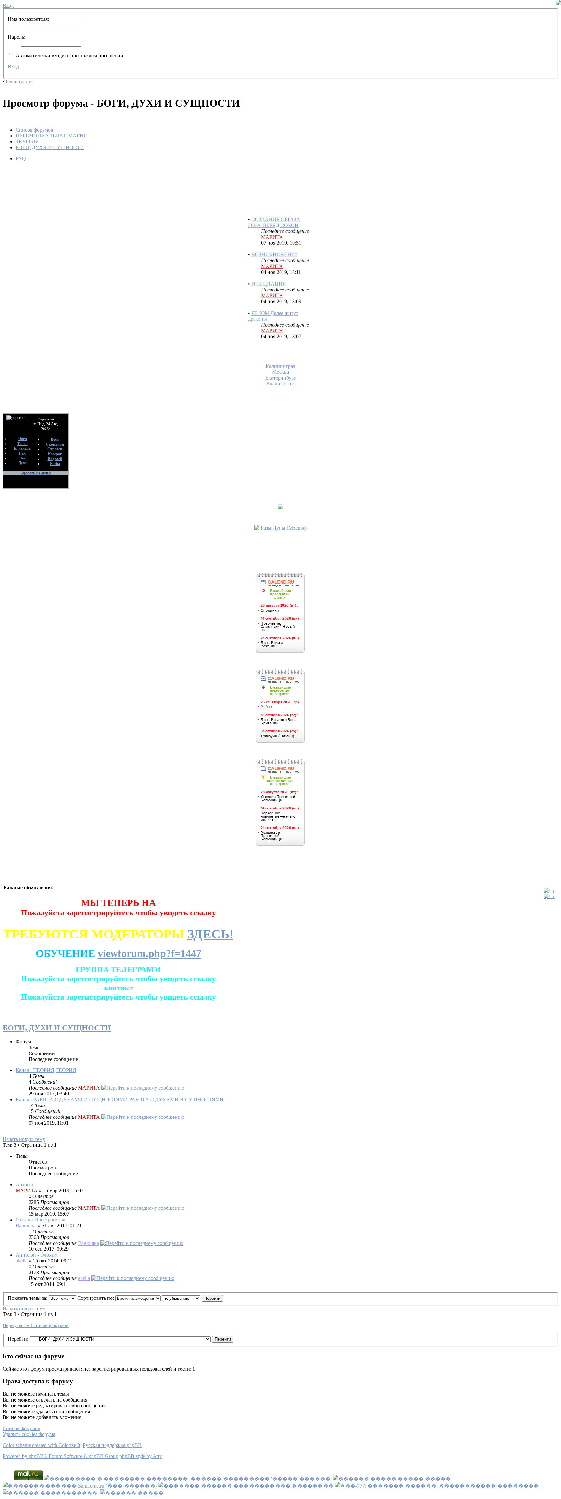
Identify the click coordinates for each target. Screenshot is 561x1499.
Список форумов (34, 130)
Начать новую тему (24, 1139)
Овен (22, 438)
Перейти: (18, 1339)
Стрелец (54, 449)
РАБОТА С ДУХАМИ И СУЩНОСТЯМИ (176, 1099)
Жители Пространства (40, 1219)
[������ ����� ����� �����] (392, 1478)
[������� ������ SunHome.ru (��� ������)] (80, 1486)
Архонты (26, 1184)
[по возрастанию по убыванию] (192, 1298)
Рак (22, 453)
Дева (23, 463)
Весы (55, 439)
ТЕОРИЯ (66, 1070)
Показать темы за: (28, 1298)
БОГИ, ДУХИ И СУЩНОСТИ (50, 147)
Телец (22, 443)
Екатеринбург (280, 378)
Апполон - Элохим (37, 1255)
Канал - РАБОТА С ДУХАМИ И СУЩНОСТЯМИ (72, 1099)
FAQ (21, 158)
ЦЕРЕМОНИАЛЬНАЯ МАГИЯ (51, 135)
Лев (22, 458)
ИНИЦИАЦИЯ (268, 273)
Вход (13, 66)
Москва (280, 372)
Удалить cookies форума (29, 1434)
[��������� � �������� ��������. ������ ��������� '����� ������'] (187, 1478)
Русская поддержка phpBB (112, 1445)
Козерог (55, 454)
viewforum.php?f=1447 (149, 953)
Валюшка (26, 1225)
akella (22, 1260)
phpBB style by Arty (140, 1456)
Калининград (280, 366)
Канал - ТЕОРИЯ (35, 1070)
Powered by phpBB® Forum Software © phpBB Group (60, 1456)
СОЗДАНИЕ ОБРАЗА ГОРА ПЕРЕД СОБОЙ (274, 212)
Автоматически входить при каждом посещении (68, 55)
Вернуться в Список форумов (36, 1325)
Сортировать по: (96, 1298)
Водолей (55, 459)
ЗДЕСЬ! (210, 934)
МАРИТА (272, 226)
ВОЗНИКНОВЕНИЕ (274, 244)
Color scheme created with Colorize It (41, 1445)
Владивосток (280, 383)
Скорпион (55, 444)
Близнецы (22, 448)
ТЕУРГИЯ (27, 141)
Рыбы (55, 463)
